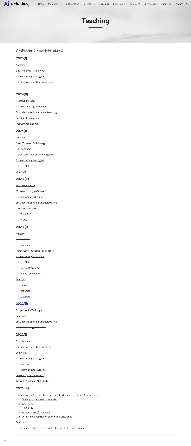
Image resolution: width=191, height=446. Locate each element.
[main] (95, 21)
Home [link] (41, 3)
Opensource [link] (149, 3)
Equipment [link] (134, 3)
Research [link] (87, 3)
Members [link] (53, 3)
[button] (187, 4)
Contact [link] (179, 3)
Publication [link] (119, 3)
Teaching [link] (104, 3)
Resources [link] (165, 3)
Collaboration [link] (72, 3)
